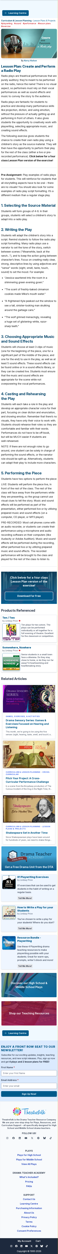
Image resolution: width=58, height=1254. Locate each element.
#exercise (6, 26)
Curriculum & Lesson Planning (16, 20)
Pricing (29, 1181)
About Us (29, 1212)
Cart (38, 1241)
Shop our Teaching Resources (29, 1013)
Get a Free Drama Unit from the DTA (29, 867)
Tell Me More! (25, 898)
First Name (8, 1067)
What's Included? (29, 1177)
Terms (29, 1221)
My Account (24, 1241)
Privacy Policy (29, 1217)
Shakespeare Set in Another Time (27, 832)
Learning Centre (29, 1203)
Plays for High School (29, 1155)
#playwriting (6, 23)
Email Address (10, 1080)
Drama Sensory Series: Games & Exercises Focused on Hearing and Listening (27, 724)
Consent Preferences (29, 1230)
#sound (17, 23)
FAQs (29, 1186)
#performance (29, 23)
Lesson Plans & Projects (44, 20)
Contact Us (29, 1199)
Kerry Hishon (30, 60)
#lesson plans (44, 23)
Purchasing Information (29, 1208)
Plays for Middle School (29, 1159)
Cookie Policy (29, 1226)
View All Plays (29, 1164)
